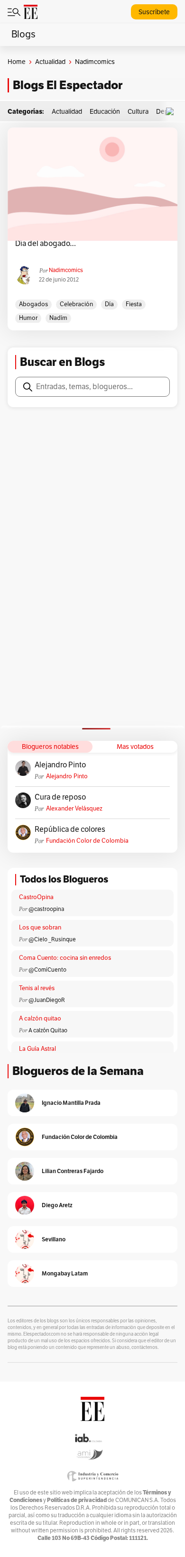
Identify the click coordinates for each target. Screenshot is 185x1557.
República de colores (70, 829)
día (109, 304)
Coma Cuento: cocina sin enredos (65, 958)
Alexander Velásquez (74, 808)
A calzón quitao (40, 1018)
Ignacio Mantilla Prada (71, 1102)
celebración (76, 304)
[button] (172, 111)
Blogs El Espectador (67, 85)
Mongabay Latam (65, 1273)
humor (28, 318)
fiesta (134, 304)
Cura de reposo (60, 797)
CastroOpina (36, 897)
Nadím (58, 318)
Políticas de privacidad (77, 1499)
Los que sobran (40, 927)
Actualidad (50, 62)
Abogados (33, 304)
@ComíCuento (47, 969)
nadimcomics (66, 270)
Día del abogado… (45, 243)
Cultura (138, 112)
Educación (105, 112)
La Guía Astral (37, 1049)
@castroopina (46, 909)
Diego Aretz (57, 1205)
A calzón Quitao (47, 1030)
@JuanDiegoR (46, 1000)
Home (17, 62)
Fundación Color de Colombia (87, 841)
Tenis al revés (37, 988)
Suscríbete (154, 12)
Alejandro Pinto (60, 765)
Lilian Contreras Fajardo (72, 1171)
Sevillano (53, 1239)
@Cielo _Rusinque (52, 939)
